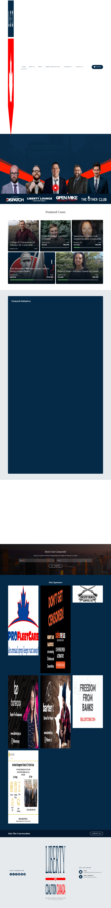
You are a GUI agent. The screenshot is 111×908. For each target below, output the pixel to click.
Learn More (20, 335)
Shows (40, 66)
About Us (32, 66)
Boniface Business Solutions (57, 899)
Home (24, 66)
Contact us (96, 833)
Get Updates (55, 566)
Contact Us (79, 66)
